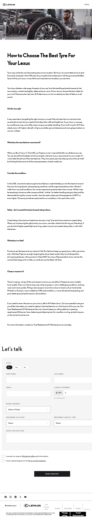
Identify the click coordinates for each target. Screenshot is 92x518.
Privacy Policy (57, 509)
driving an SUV (74, 125)
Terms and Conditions (68, 509)
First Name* (11, 374)
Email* (9, 387)
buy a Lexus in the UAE (25, 153)
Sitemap (87, 509)
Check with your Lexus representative (53, 257)
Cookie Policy (78, 509)
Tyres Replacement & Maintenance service (24, 309)
